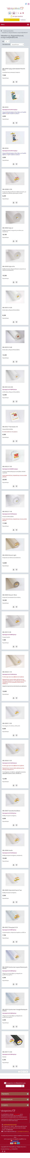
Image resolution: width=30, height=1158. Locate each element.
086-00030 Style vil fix (8, 266)
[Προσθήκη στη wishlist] (16, 81)
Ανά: (3, 41)
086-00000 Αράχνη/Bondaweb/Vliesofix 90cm (13, 69)
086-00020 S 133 (7, 672)
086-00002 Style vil (7, 228)
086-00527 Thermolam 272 (10, 427)
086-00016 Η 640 (7, 347)
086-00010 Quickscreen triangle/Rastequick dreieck (14, 1010)
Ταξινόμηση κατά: (6, 44)
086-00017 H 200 (7, 1052)
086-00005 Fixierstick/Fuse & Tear (12, 890)
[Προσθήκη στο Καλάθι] (13, 81)
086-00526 (5, 148)
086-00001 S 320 (7, 723)
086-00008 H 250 (7, 189)
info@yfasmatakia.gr (11, 1131)
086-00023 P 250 (7, 466)
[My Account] (20, 13)
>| (26, 1071)
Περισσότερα (5, 78)
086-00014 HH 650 (7, 387)
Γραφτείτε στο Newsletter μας (16, 1083)
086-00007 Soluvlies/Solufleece (11, 811)
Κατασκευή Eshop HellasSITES (9, 1149)
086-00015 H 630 (7, 307)
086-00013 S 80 (6, 632)
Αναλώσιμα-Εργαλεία (8, 31)
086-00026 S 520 (7, 760)
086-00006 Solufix (7, 850)
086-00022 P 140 (7, 511)
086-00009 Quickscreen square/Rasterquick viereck (14, 967)
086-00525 (5, 107)
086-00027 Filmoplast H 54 (10, 927)
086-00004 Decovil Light (9, 555)
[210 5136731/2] (18, 13)
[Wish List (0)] (23, 13)
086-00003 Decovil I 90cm (9, 595)
